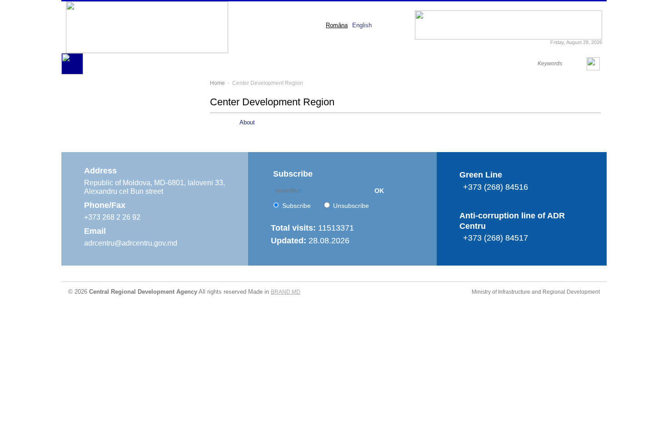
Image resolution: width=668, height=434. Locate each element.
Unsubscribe (351, 205)
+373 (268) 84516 (495, 187)
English (362, 25)
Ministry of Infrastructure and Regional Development (536, 292)
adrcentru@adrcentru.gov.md (130, 243)
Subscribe (296, 205)
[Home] (72, 72)
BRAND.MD (285, 292)
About (247, 122)
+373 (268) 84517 (495, 237)
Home (217, 83)
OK (379, 190)
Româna (337, 25)
